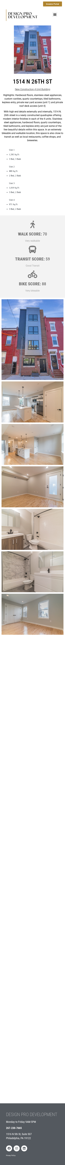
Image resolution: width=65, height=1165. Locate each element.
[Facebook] (9, 1148)
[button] (54, 14)
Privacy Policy (11, 1155)
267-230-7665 (14, 1128)
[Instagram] (17, 1148)
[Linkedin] (24, 1148)
